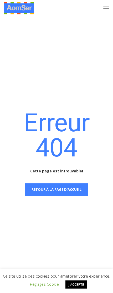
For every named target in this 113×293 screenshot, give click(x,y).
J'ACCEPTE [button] (76, 284)
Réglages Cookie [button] (44, 284)
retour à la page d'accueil (56, 189)
